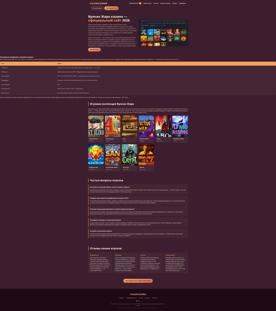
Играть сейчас (94, 49)
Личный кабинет (97, 8)
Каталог (156, 3)
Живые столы (147, 3)
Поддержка (182, 3)
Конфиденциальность (131, 298)
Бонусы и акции (165, 3)
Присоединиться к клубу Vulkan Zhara (138, 281)
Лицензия (154, 298)
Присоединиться (111, 8)
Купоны (174, 3)
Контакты (147, 298)
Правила (121, 298)
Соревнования (135, 3)
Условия (141, 298)
